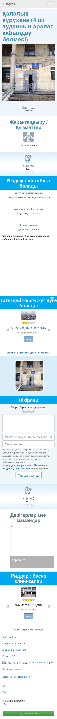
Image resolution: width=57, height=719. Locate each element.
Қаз (4, 685)
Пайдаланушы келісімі (13, 643)
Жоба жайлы (9, 637)
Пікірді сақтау (28, 475)
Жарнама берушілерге (14, 649)
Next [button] (49, 330)
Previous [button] (8, 330)
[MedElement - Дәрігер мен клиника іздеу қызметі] (9, 4)
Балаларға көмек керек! (40, 662)
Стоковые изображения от (16, 676)
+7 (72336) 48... (28, 168)
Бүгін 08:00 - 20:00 (27, 229)
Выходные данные (12, 669)
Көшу (28, 339)
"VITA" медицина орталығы (28, 328)
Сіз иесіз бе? (9, 656)
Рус (4, 691)
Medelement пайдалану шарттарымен (24, 467)
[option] (28, 330)
